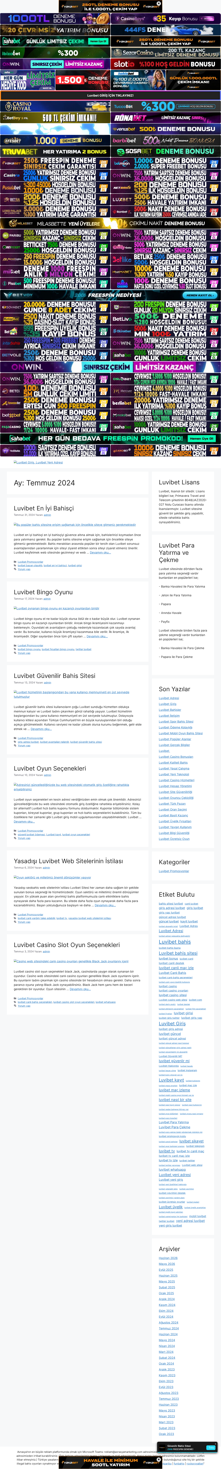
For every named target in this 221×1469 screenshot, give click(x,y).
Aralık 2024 (167, 1299)
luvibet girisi (75, 565)
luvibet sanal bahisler (168, 1142)
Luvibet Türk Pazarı (172, 803)
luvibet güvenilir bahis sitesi (86, 741)
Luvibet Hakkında (169, 1065)
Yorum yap (24, 569)
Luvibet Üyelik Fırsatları (175, 821)
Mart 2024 (166, 1352)
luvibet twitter (187, 1160)
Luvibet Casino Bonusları (176, 756)
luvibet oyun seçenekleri (76, 834)
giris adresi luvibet (28, 741)
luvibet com (195, 999)
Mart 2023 (166, 1422)
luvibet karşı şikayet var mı (170, 1075)
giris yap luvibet (169, 912)
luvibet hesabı (186, 1066)
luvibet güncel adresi (172, 1038)
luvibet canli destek (171, 963)
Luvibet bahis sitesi (178, 953)
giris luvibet (195, 908)
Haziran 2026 (168, 1258)
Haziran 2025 (168, 1275)
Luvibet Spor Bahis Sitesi (176, 721)
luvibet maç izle (188, 1085)
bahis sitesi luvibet (171, 903)
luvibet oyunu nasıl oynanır (191, 1114)
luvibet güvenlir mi (174, 1061)
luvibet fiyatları (165, 1014)
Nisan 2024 (167, 1346)
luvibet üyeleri (193, 1202)
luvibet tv (61, 918)
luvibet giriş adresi (171, 1029)
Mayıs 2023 (167, 1410)
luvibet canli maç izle (176, 968)
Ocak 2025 (166, 1293)
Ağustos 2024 (168, 1322)
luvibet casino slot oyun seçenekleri (73, 1001)
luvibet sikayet (191, 1141)
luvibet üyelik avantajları (195, 1207)
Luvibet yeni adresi (175, 1174)
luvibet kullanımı (193, 1081)
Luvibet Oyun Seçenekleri (50, 768)
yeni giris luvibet (170, 1225)
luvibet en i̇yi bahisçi (55, 565)
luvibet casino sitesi (173, 995)
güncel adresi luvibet (172, 917)
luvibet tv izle (168, 1160)
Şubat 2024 (167, 1357)
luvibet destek (183, 1004)
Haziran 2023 (168, 1404)
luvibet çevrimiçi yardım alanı (172, 1198)
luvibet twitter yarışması (169, 1165)
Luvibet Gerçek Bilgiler (174, 745)
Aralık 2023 (167, 1369)
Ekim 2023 (166, 1381)
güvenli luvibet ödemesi (31, 834)
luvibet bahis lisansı (170, 948)
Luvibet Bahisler (170, 710)
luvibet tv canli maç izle (174, 1155)
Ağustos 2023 (168, 1393)
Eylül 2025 (166, 1269)
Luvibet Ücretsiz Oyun (174, 839)
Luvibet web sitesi (192, 1165)
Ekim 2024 (166, 1311)
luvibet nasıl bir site (175, 1099)
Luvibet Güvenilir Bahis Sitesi (54, 675)
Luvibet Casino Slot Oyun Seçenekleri (67, 944)
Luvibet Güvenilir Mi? (170, 1056)
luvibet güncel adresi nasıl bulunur (174, 1043)
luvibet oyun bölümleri (168, 1114)
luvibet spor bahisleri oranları (172, 1146)
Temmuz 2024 (169, 1328)
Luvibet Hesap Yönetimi (175, 786)
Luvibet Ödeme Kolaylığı (175, 727)
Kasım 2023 (167, 1375)
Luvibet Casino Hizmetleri (176, 780)
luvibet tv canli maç (190, 1151)
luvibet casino (168, 986)
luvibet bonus (168, 958)
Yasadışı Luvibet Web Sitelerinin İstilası (68, 861)
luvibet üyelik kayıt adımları (171, 1212)
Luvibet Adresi (169, 698)
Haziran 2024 (168, 1334)
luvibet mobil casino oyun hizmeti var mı (176, 1095)
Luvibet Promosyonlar (30, 561)
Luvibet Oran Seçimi (173, 809)
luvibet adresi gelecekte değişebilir (174, 936)
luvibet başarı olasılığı (30, 565)
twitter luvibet (83, 649)
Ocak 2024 (166, 1363)
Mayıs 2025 (167, 1281)
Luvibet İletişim (169, 715)
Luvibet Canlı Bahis (172, 973)
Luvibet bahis (175, 942)
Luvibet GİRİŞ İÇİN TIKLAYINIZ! (110, 95)
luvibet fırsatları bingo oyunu (58, 649)
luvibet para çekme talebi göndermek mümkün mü (180, 1132)
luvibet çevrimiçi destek (172, 1193)
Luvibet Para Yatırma (174, 1122)
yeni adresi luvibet (190, 1221)
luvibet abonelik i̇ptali (168, 926)
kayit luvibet (189, 921)
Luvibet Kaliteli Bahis (173, 762)
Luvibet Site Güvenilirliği (175, 792)
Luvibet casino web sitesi (173, 999)
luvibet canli (186, 958)
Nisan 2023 (167, 1416)
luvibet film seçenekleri (196, 1009)
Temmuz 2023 (169, 1399)
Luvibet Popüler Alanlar (175, 739)
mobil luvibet (197, 1216)
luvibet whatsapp (106, 1001)
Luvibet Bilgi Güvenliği (174, 833)
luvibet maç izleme (174, 1090)
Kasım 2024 (167, 1305)
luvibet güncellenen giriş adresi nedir (175, 1048)
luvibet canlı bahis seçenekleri (35, 1001)
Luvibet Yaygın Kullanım (175, 827)
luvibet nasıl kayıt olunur (169, 1105)
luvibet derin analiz (167, 1004)
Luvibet (164, 751)
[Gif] (110, 223)
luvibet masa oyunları (168, 1086)
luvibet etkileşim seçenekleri (171, 1009)
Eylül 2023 (166, 1387)
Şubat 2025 (167, 1287)
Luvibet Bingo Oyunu (43, 592)
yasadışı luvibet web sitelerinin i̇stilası (89, 918)
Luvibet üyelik (171, 1207)
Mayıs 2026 (167, 1264)
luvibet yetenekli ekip (168, 1189)
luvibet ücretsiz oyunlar (172, 1201)
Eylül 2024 (166, 1316)
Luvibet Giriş (167, 704)
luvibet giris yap (191, 1017)
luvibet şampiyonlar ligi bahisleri (173, 1216)
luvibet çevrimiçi (186, 1189)
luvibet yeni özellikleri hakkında (172, 1184)
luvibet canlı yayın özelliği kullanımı (174, 982)
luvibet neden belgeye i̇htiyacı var (174, 1109)
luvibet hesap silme (167, 1070)
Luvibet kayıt (53, 834)
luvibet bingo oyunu (29, 649)
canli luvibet (191, 903)
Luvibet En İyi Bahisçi (44, 508)
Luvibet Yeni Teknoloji (174, 774)
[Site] (55, 163)
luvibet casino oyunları (173, 990)
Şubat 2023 (167, 1428)
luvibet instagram (187, 1070)
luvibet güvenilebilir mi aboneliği (173, 1052)
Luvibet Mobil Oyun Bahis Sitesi (181, 733)
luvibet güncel (170, 1034)
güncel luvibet (169, 921)
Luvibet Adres (189, 926)
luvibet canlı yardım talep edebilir (36, 918)
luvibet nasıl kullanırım (192, 1105)
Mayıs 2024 (167, 1340)
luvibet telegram (195, 1146)
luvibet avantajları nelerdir (54, 741)
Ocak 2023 (166, 1434)
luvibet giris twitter (169, 1018)
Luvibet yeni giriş (171, 1179)
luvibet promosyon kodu (172, 1136)
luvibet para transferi (168, 1118)
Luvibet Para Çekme (174, 1127)
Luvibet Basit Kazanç (173, 815)
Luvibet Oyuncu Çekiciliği (176, 798)
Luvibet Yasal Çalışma (174, 768)
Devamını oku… (100, 552)
